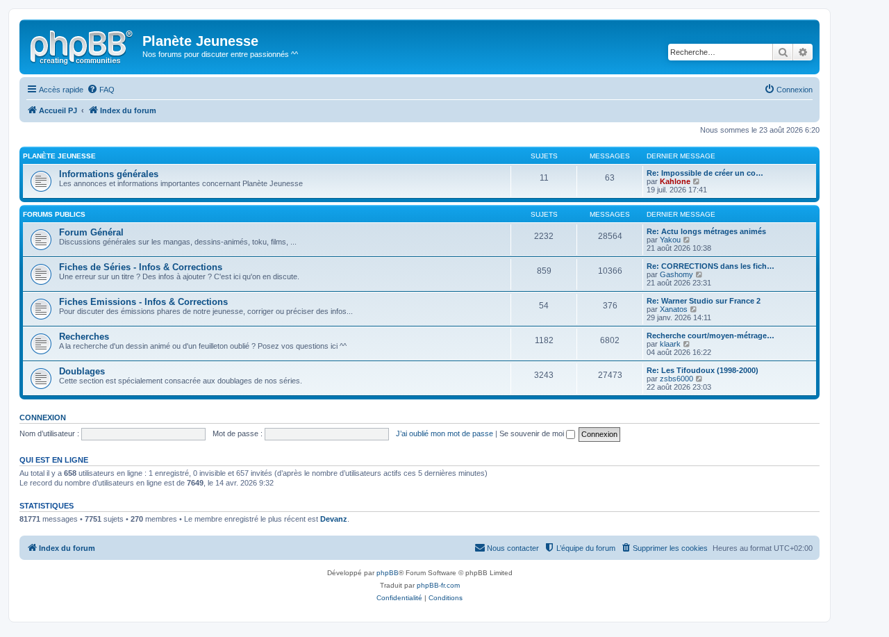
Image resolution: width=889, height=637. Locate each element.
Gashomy (676, 274)
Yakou (670, 239)
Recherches (84, 336)
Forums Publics (54, 214)
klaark (670, 344)
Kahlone (675, 181)
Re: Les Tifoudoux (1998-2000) (702, 370)
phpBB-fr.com (438, 585)
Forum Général (91, 232)
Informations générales (108, 174)
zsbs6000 (676, 378)
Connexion (42, 417)
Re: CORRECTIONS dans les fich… (710, 266)
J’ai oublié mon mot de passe (444, 433)
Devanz (333, 519)
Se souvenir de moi (532, 433)
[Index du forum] (82, 45)
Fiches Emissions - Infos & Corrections (143, 302)
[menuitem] (101, 89)
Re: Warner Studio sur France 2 (704, 301)
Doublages (82, 371)
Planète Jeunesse (59, 156)
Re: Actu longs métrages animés (706, 231)
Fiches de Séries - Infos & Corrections (140, 267)
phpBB (387, 573)
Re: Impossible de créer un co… (705, 173)
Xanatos (674, 309)
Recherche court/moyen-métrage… (710, 335)
